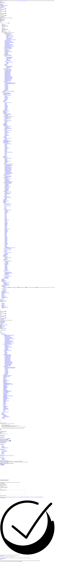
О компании (3, 293)
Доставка (3, 294)
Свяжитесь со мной (3, 497)
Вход (4, 289)
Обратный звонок (3, 442)
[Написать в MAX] (5, 11)
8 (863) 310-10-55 (2, 13)
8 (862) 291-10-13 (2, 11)
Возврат (3, 295)
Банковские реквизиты (5, 297)
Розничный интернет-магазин (4, 460)
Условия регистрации (5, 450)
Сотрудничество (4, 305)
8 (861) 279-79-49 (6, 287)
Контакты (3, 296)
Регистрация (5, 290)
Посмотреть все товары (8, 33)
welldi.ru (7, 462)
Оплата (3, 303)
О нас (2, 445)
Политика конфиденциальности (8, 461)
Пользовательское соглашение (18, 461)
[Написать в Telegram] (5, 15)
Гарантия (1, 461)
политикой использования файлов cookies (22, 0)
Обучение (3, 446)
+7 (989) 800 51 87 (2, 15)
